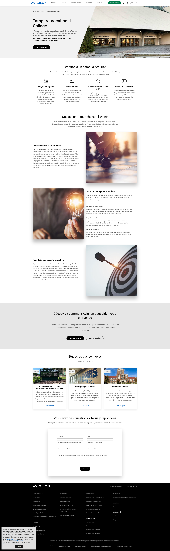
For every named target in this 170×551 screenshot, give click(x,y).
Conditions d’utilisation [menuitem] (39, 530)
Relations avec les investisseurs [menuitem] (95, 497)
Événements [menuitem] (89, 526)
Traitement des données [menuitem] (39, 509)
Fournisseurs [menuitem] (36, 526)
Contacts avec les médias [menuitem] (93, 529)
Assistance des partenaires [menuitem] (67, 515)
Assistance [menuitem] (116, 516)
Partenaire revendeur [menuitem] (65, 497)
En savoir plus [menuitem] (36, 497)
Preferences (6, 544)
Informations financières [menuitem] (93, 509)
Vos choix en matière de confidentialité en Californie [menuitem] (101, 546)
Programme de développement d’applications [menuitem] (68, 510)
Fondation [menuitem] (35, 522)
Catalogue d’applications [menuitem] (66, 505)
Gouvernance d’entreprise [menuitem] (93, 501)
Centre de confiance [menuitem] (38, 534)
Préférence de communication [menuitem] (80, 546)
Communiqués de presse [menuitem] (93, 533)
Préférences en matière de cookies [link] (124, 546)
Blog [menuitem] (114, 520)
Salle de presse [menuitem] (90, 522)
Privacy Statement (18, 540)
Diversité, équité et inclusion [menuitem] (40, 513)
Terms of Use (10, 539)
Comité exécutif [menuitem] (37, 501)
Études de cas (40, 11)
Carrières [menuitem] (115, 507)
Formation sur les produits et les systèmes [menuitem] (124, 497)
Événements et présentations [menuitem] (94, 505)
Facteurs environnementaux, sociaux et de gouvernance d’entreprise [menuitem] (44, 518)
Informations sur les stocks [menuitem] (93, 513)
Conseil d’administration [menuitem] (39, 505)
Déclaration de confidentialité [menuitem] (64, 546)
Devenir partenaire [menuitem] (65, 501)
